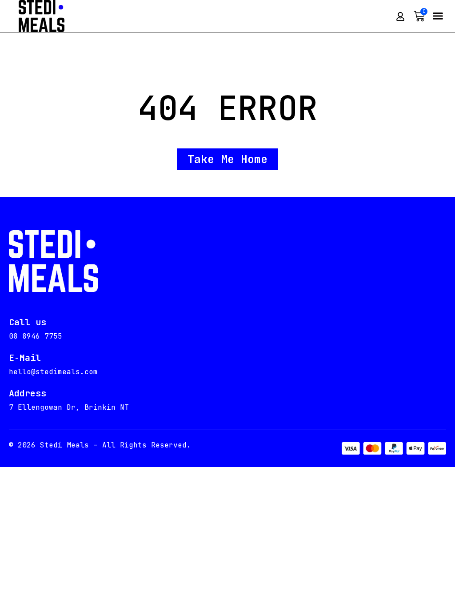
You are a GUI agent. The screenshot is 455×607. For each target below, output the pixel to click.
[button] (437, 16)
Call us (27, 322)
